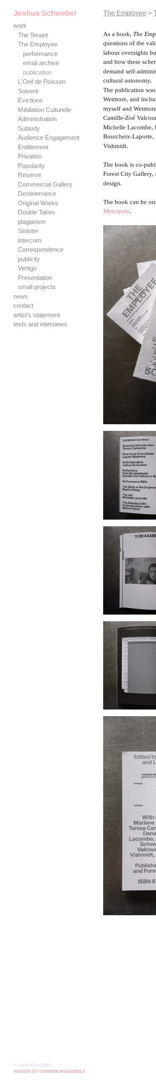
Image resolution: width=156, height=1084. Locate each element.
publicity (29, 259)
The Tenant (35, 35)
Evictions (30, 100)
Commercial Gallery (45, 184)
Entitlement (35, 147)
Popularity (31, 166)
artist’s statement (38, 315)
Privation (30, 156)
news (20, 296)
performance (41, 54)
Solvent (28, 91)
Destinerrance (38, 193)
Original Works (38, 203)
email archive (41, 63)
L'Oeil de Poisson (41, 81)
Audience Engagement (51, 137)
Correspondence (41, 249)
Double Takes (37, 212)
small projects (37, 287)
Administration (38, 119)
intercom (30, 240)
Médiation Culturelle (46, 110)
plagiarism (32, 222)
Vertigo (28, 268)
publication (38, 72)
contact (24, 305)
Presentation (36, 278)
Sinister (28, 231)
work (19, 25)
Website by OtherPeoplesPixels (49, 1071)
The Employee (38, 44)
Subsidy (28, 128)
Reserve (29, 175)
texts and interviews (41, 324)
